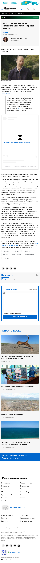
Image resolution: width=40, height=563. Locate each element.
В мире (4, 498)
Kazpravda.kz (5, 93)
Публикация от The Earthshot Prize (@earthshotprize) (20, 166)
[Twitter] (7, 268)
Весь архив (32, 289)
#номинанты (16, 255)
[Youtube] (14, 545)
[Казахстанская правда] (10, 9)
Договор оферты (7, 515)
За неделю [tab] (14, 279)
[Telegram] (10, 268)
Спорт (22, 498)
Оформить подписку (20, 317)
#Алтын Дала (30, 255)
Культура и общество (9, 495)
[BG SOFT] (10, 558)
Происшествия (26, 489)
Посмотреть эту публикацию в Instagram (16, 142)
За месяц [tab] (24, 279)
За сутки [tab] (5, 279)
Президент (5, 483)
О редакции (23, 455)
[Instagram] (18, 545)
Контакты (13, 455)
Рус (28, 9)
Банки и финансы (8, 489)
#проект (6, 251)
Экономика (24, 486)
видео (19, 108)
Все (37, 275)
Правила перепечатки (10, 458)
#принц (5, 255)
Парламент (5, 486)
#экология (26, 251)
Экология (6, 32)
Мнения (4, 492)
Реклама (5, 455)
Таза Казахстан (7, 501)
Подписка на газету (26, 521)
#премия (16, 251)
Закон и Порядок (26, 492)
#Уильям (6, 258)
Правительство (26, 483)
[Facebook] (3, 268)
